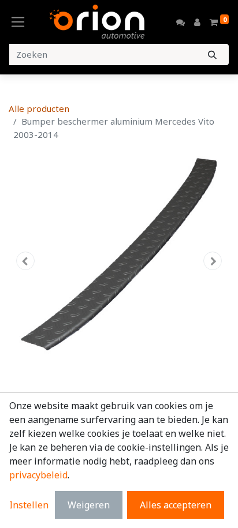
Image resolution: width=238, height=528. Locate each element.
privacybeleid (38, 475)
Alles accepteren (175, 505)
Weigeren (89, 505)
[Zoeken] (212, 54)
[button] (25, 261)
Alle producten (39, 108)
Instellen (29, 505)
